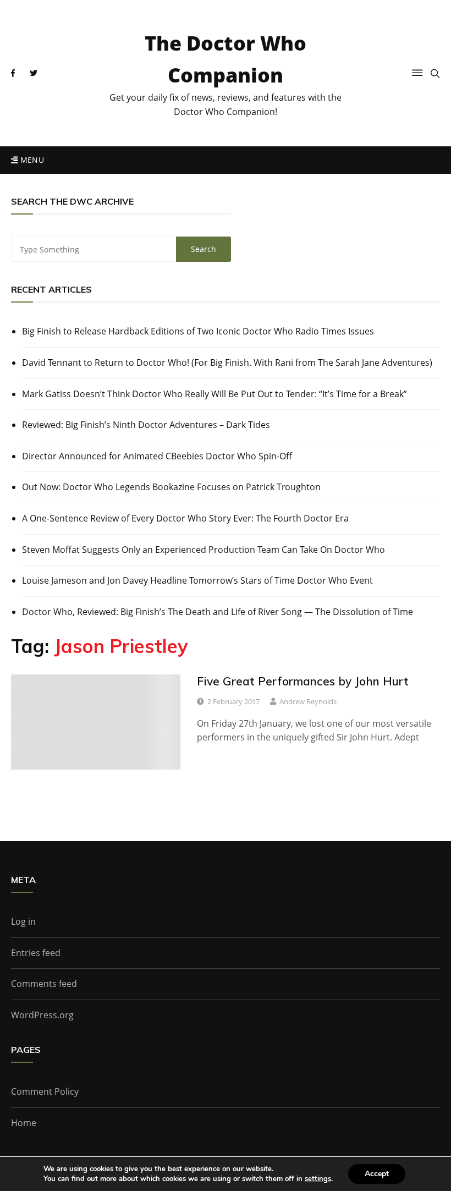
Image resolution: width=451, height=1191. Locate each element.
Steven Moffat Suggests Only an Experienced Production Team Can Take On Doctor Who (203, 550)
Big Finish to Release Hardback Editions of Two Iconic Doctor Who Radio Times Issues (198, 331)
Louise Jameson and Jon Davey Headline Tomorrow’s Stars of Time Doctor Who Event (197, 580)
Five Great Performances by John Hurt (303, 681)
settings (318, 1179)
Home (23, 1123)
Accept (377, 1173)
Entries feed (36, 953)
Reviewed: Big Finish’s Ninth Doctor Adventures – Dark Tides (146, 425)
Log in (23, 921)
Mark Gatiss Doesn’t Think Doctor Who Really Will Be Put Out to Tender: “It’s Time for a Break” (214, 394)
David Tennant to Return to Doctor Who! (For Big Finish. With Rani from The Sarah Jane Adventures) (227, 362)
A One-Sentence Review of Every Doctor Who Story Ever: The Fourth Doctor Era (185, 518)
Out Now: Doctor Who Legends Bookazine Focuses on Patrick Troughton (171, 487)
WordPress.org (42, 1015)
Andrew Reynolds (308, 701)
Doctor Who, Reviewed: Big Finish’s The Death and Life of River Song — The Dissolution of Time (217, 612)
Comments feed (44, 984)
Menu (31, 160)
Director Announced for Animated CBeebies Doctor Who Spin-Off (157, 456)
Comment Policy (45, 1091)
